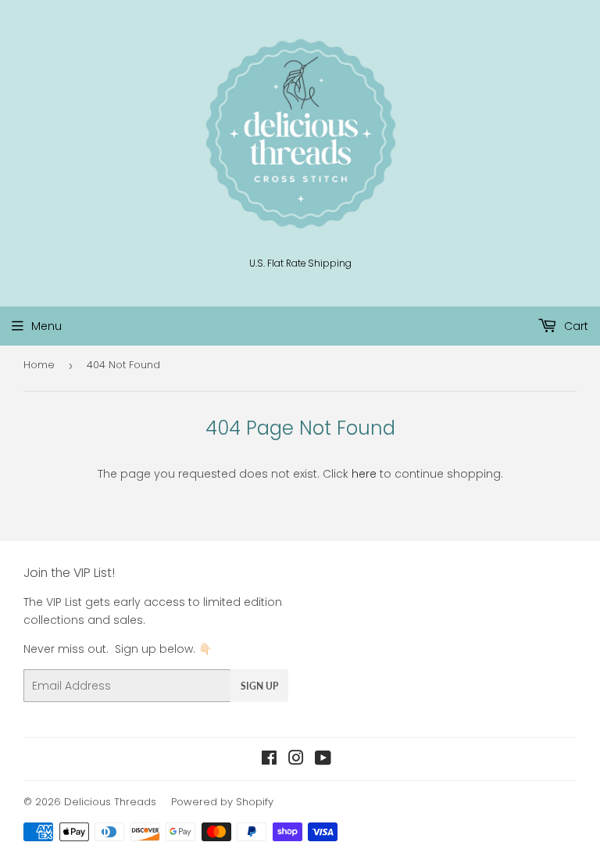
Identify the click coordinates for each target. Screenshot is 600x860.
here (364, 474)
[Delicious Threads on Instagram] (296, 760)
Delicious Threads (110, 801)
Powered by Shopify (222, 801)
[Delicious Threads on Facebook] (269, 760)
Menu (46, 326)
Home (39, 364)
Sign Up (259, 686)
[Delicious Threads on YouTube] (323, 760)
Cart (574, 326)
